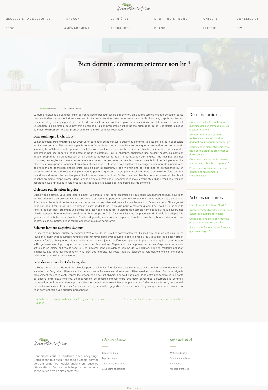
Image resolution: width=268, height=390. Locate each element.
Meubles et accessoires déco (28, 23)
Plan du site (134, 388)
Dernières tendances (120, 23)
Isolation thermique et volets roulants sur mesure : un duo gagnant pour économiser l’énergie (209, 138)
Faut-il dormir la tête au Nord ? (207, 205)
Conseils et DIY (248, 23)
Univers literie (210, 23)
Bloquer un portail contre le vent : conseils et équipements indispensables (209, 171)
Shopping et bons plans (171, 23)
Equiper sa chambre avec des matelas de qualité (152, 299)
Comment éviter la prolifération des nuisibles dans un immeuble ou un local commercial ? (210, 126)
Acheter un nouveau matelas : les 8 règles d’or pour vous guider (71, 301)
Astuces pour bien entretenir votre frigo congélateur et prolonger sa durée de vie (209, 150)
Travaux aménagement (77, 23)
